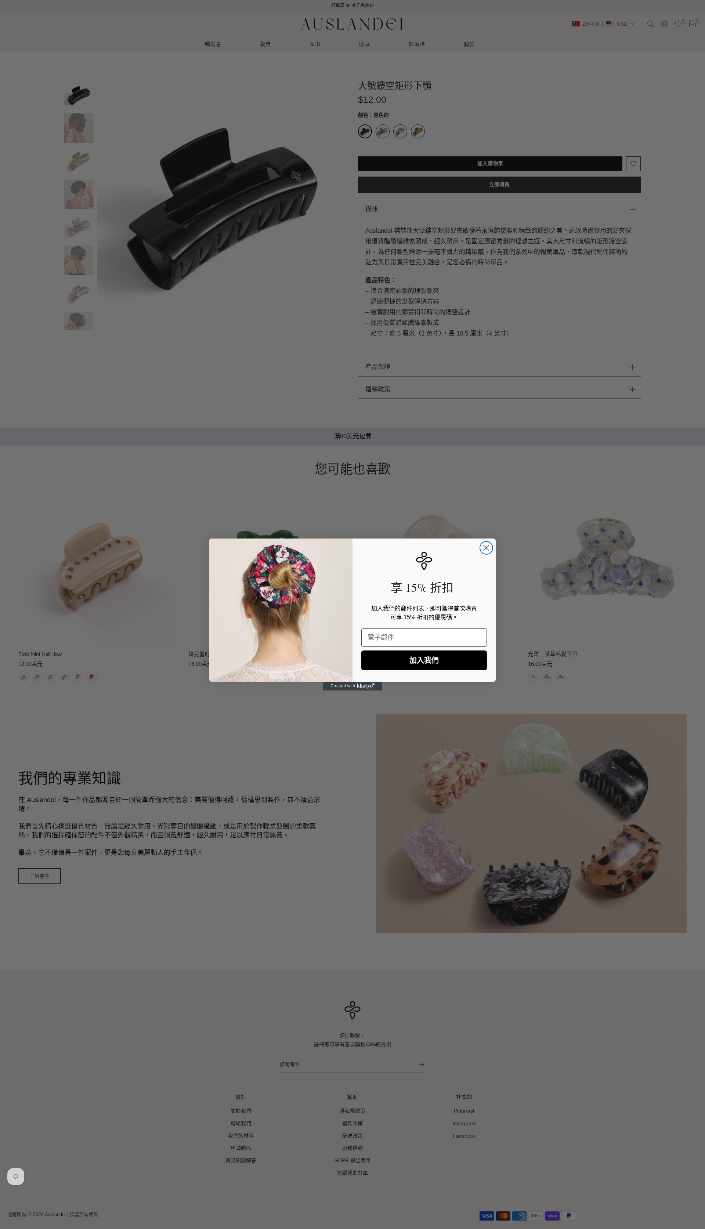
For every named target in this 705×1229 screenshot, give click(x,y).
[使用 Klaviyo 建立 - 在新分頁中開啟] (352, 686)
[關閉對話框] (486, 547)
